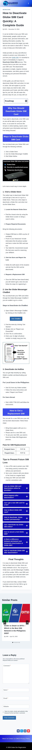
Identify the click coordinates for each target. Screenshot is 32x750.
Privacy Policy (25, 738)
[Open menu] (28, 3)
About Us (5, 738)
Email (5, 698)
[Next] (27, 622)
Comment (7, 665)
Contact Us (12, 738)
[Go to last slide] (4, 622)
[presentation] (16, 613)
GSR (5, 29)
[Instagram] (25, 730)
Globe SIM (15, 57)
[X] (21, 730)
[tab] (12, 642)
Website (6, 706)
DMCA (18, 738)
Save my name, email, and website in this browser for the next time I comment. (16, 712)
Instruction (6, 9)
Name (5, 690)
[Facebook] (18, 730)
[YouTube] (28, 730)
